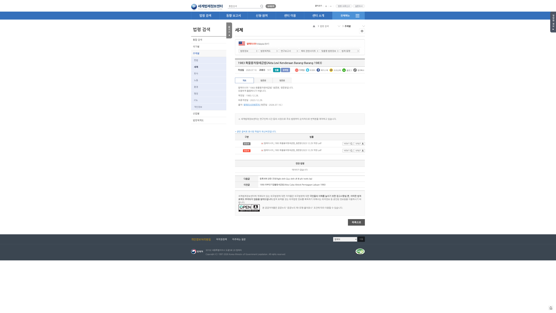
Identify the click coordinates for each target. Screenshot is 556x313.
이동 (361, 239)
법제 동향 (346, 51)
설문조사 (359, 6)
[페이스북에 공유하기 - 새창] (323, 70)
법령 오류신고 (344, 6)
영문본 (282, 80)
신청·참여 (262, 15)
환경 (196, 87)
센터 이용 (290, 15)
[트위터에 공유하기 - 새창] (311, 70)
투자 (196, 73)
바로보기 (347, 144)
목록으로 (356, 222)
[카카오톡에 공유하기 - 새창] (335, 70)
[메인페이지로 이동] (207, 7)
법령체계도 (198, 120)
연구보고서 (286, 51)
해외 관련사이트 (308, 51)
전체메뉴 (345, 15)
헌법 (196, 60)
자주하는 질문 (239, 239)
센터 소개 (318, 15)
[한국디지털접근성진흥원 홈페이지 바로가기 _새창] (360, 250)
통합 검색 (197, 39)
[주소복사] (358, 70)
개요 (244, 80)
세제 (196, 67)
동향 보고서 (233, 15)
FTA (196, 100)
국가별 (196, 46)
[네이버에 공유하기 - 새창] (347, 70)
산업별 (196, 113)
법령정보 (244, 51)
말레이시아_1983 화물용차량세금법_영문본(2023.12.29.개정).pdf (292, 150)
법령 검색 (205, 15)
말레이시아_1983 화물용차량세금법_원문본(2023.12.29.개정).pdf (292, 143)
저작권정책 (221, 239)
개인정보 (198, 107)
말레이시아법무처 (252, 104)
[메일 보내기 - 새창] (300, 70)
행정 (196, 93)
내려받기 (358, 144)
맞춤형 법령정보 (328, 51)
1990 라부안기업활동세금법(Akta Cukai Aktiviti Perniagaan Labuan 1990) (293, 184)
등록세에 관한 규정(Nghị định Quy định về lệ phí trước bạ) (286, 179)
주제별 (196, 53)
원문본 (263, 80)
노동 (196, 80)
